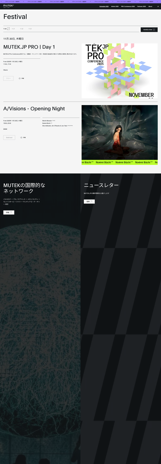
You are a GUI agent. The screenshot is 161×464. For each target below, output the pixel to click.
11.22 (21, 28)
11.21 (13, 28)
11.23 (30, 28)
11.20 (4, 28)
